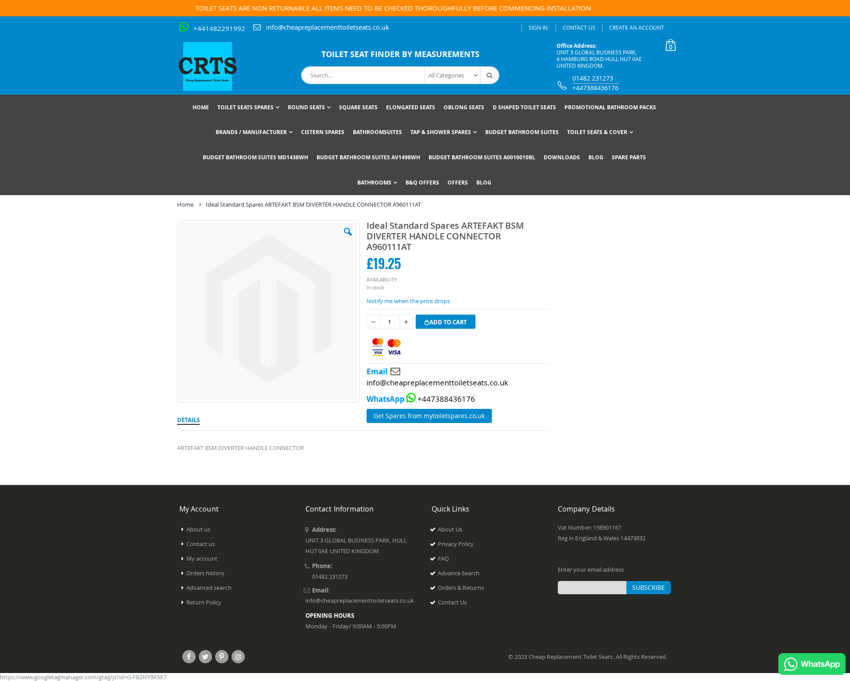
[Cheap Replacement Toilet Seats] (214, 66)
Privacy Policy (456, 544)
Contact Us (579, 27)
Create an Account (636, 27)
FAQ (443, 558)
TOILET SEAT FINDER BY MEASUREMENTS (400, 54)
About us (198, 529)
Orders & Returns (461, 588)
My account (202, 558)
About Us (450, 529)
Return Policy (204, 602)
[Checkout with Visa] (386, 347)
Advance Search (459, 573)
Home (185, 204)
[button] (348, 238)
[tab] (188, 418)
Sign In (538, 27)
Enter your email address (591, 569)
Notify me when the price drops (408, 301)
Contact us (200, 544)
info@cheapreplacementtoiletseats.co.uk (327, 27)
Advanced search (209, 588)
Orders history (205, 573)
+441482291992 (219, 28)
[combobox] (400, 75)
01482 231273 (592, 78)
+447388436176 (595, 88)
